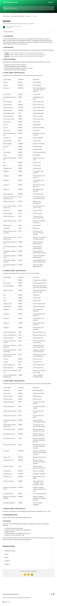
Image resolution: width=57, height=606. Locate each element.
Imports (28, 16)
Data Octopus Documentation (18, 16)
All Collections (6, 16)
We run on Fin (7, 602)
